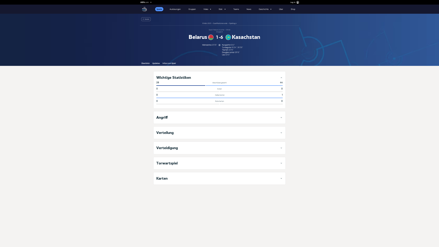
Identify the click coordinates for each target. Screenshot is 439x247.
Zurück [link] (147, 19)
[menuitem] (160, 9)
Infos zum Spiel (169, 63)
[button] (207, 9)
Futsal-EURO (145, 9)
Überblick (145, 63)
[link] (159, 9)
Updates (156, 63)
